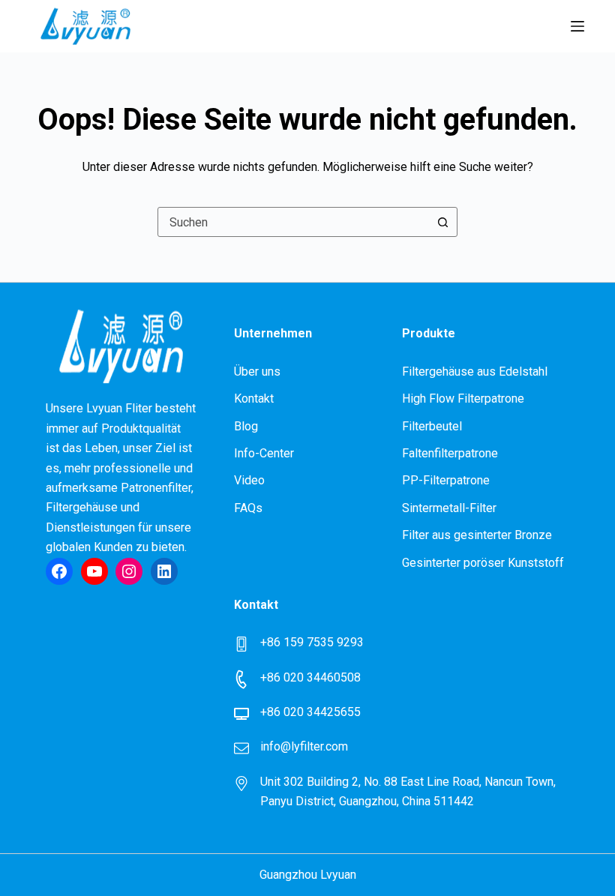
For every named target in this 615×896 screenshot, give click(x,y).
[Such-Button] (442, 222)
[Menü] (577, 26)
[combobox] (293, 222)
